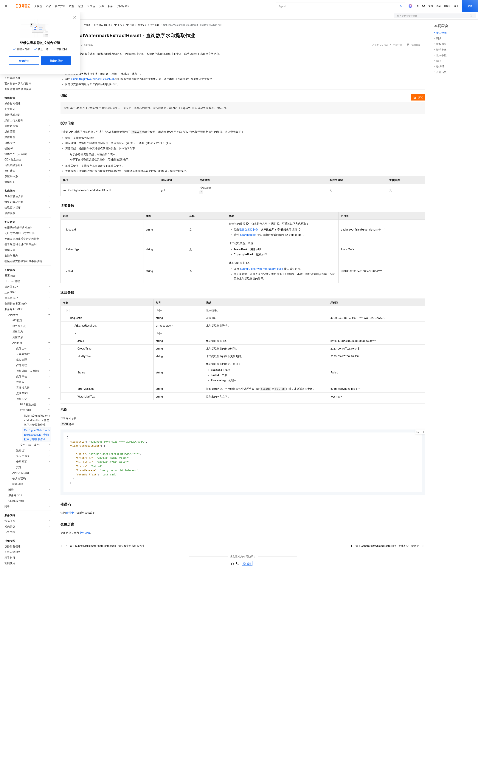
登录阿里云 (56, 60)
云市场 (91, 6)
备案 (438, 5)
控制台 (447, 5)
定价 (80, 6)
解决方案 (60, 6)
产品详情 (397, 44)
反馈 (249, 563)
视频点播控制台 (248, 229)
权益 (71, 6)
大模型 (38, 6)
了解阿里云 (123, 6)
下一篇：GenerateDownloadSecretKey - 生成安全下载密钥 (384, 546)
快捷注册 (24, 61)
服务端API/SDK (102, 24)
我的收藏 (415, 44)
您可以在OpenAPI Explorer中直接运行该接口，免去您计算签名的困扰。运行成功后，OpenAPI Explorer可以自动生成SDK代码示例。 (146, 108)
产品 (48, 6)
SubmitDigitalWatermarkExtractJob (93, 79)
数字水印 (154, 24)
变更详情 (84, 532)
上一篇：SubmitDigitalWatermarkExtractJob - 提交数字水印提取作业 (105, 546)
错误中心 (71, 512)
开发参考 (85, 24)
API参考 (118, 24)
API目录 (130, 24)
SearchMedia (248, 235)
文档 (430, 5)
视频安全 (142, 24)
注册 (456, 5)
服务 (110, 6)
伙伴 (101, 6)
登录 (470, 5)
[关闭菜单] (6, 6)
